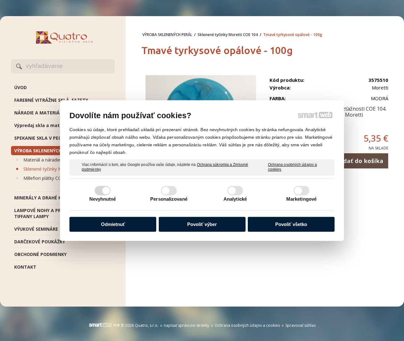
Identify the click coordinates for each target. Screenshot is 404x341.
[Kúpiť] (359, 160)
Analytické (235, 199)
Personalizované (168, 199)
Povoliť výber (202, 224)
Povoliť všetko (291, 224)
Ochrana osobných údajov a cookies (292, 167)
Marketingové (301, 199)
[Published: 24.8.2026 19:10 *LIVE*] (116, 325)
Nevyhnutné (102, 199)
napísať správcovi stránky (186, 325)
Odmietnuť (113, 224)
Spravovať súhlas (300, 325)
